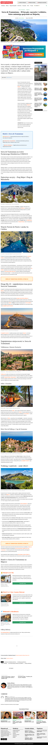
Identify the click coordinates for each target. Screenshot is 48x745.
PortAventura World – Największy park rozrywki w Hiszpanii (25, 677)
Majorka (27, 9)
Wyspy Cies (27, 655)
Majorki (19, 86)
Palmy (20, 412)
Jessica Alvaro (21, 18)
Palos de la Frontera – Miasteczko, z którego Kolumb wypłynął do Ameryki (38, 99)
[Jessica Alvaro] (3, 685)
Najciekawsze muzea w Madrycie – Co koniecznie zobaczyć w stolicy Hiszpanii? (40, 76)
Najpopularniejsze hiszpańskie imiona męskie (29, 721)
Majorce (2, 290)
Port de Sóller (28, 302)
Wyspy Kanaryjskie (19, 655)
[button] (46, 5)
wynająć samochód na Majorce (22, 298)
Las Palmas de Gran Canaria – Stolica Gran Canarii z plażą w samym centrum (38, 94)
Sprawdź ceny (23, 583)
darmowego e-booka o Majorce (24, 554)
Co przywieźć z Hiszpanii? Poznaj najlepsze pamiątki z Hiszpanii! (41, 722)
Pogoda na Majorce (9, 658)
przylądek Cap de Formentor (8, 305)
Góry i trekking (4, 663)
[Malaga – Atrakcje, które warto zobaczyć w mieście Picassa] (18, 715)
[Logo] (7, 2)
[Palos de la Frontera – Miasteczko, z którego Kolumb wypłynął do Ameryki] (45, 99)
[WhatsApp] (23, 668)
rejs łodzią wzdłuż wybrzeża (10, 271)
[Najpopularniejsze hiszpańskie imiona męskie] (30, 715)
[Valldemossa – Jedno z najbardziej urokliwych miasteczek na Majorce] (45, 89)
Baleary (24, 655)
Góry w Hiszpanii (22, 9)
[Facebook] (15, 668)
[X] (18, 668)
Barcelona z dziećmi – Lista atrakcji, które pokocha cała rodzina (38, 84)
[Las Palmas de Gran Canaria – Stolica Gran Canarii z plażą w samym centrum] (45, 94)
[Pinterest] (21, 668)
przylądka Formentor (25, 460)
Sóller (10, 302)
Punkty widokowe (28, 663)
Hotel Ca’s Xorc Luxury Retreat (9, 140)
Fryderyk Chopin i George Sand (10, 377)
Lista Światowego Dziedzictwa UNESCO (15, 663)
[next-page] (45, 67)
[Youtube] (4, 739)
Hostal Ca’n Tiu (7, 136)
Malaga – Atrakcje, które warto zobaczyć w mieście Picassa (17, 722)
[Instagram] (2, 739)
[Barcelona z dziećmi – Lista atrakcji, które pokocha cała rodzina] (45, 84)
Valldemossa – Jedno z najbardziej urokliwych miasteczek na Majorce (38, 89)
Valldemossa (3, 374)
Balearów (28, 104)
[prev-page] (43, 67)
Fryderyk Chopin (21, 221)
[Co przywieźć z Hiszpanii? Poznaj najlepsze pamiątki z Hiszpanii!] (41, 715)
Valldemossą (29, 220)
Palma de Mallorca (23, 503)
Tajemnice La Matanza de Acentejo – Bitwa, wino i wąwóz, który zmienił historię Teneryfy (38, 105)
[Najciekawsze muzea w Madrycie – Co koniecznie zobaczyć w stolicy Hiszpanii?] (40, 73)
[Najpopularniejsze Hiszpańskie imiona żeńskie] (6, 715)
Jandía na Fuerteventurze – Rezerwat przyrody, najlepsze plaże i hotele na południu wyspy (8, 677)
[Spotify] (6, 739)
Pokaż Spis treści (9, 77)
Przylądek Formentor (5, 333)
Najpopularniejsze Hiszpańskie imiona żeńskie (5, 721)
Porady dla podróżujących (39, 720)
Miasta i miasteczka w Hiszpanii (17, 720)
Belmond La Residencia (8, 145)
